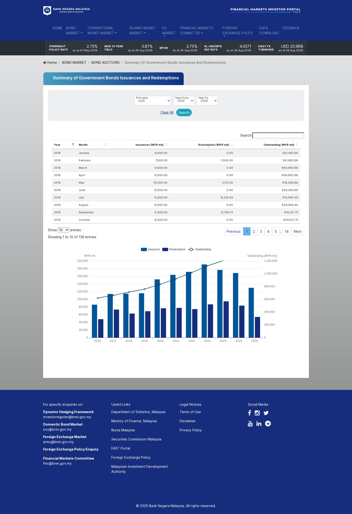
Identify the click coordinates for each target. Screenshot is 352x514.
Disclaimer (188, 421)
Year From (182, 97)
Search (184, 112)
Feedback (291, 28)
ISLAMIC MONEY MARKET (142, 30)
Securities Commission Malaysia (136, 439)
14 (287, 231)
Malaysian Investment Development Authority (139, 469)
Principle (142, 97)
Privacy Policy (191, 430)
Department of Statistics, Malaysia (138, 412)
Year (57, 144)
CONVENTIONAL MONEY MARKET (101, 30)
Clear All (167, 112)
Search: (246, 135)
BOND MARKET (73, 30)
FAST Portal (120, 448)
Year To (203, 97)
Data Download (269, 30)
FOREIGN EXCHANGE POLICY (238, 30)
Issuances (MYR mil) (150, 144)
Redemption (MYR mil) (213, 144)
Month (83, 144)
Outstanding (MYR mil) (279, 144)
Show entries (64, 230)
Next (297, 231)
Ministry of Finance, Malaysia (134, 421)
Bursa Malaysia (123, 430)
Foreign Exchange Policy (131, 457)
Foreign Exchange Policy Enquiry (70, 449)
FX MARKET (169, 30)
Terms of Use (190, 412)
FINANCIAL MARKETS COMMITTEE (196, 30)
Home (57, 28)
